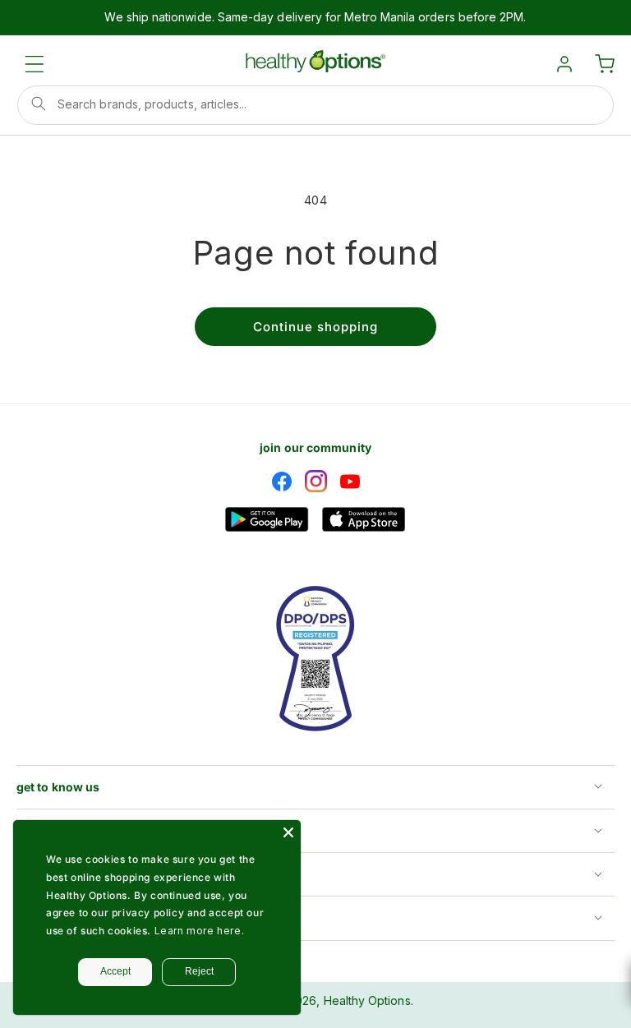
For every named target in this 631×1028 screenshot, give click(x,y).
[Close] (288, 832)
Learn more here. (199, 930)
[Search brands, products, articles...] (39, 103)
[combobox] (315, 105)
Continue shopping (315, 326)
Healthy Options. (368, 1000)
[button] (34, 64)
